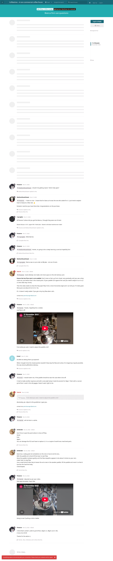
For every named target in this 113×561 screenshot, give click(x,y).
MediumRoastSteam (25, 188)
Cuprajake (22, 237)
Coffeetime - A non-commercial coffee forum (26, 2)
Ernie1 (21, 378)
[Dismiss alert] (54, 557)
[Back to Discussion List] (2, 2)
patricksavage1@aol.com (29, 295)
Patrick (21, 308)
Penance (21, 200)
